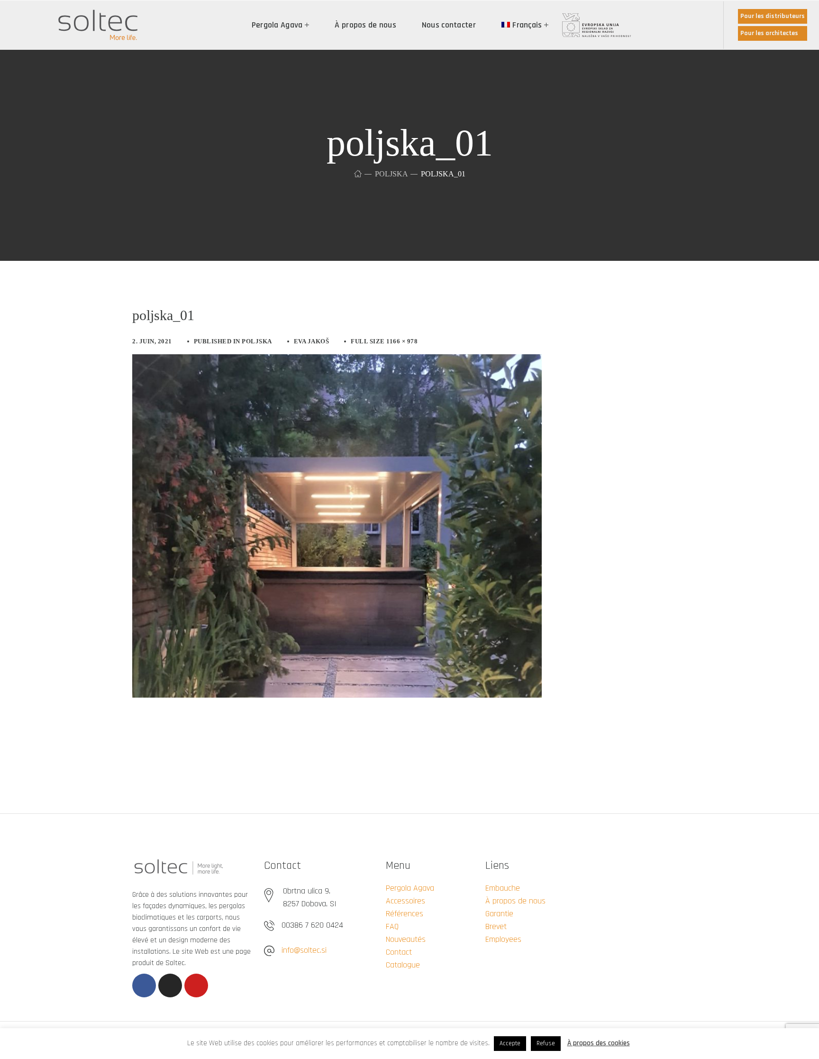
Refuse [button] (546, 1043)
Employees (503, 939)
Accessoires (405, 900)
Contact (399, 952)
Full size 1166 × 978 (384, 341)
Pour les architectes (769, 33)
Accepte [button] (510, 1043)
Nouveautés (406, 939)
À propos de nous (515, 900)
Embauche (502, 888)
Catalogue (403, 964)
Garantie (499, 913)
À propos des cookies (598, 1043)
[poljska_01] (337, 361)
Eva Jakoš (311, 341)
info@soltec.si (304, 950)
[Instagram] (170, 985)
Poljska (391, 174)
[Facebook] (144, 985)
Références (404, 913)
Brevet (496, 926)
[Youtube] (196, 985)
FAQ (392, 926)
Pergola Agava (410, 888)
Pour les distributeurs (772, 16)
